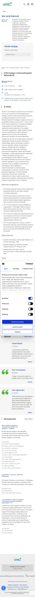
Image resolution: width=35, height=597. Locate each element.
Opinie (22, 67)
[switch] (30, 303)
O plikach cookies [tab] (27, 268)
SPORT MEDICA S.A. (22, 589)
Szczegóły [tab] (16, 268)
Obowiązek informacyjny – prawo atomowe (17, 586)
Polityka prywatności (13, 584)
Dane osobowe (23, 584)
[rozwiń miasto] (29, 54)
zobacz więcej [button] (28, 336)
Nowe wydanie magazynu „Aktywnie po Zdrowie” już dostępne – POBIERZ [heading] (10, 427)
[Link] (7, 4)
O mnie (7, 67)
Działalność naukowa (15, 67)
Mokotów (7, 81)
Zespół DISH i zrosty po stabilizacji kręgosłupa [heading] (12, 475)
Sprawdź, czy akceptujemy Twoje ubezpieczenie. (17, 100)
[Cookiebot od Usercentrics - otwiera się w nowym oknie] (25, 264)
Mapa (20, 86)
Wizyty (3, 67)
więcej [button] (30, 362)
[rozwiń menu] (32, 4)
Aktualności (27, 67)
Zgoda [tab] (6, 268)
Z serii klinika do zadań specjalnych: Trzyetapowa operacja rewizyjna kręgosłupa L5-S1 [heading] (13, 501)
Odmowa (17, 332)
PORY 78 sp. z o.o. (12, 589)
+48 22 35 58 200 (17, 568)
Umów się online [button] (28, 4)
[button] (24, 4)
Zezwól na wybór (17, 327)
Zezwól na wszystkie (17, 322)
